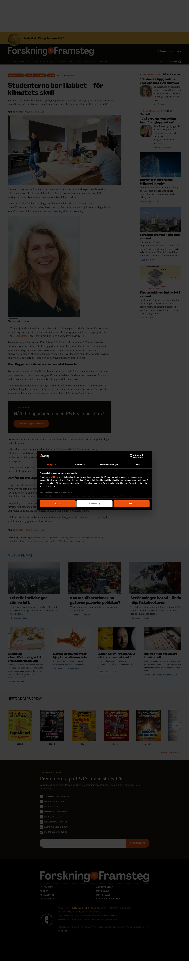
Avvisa (58, 504)
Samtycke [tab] (51, 464)
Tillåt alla (132, 504)
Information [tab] (80, 464)
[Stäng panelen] (149, 456)
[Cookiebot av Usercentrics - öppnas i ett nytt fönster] (131, 456)
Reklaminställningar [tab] (109, 464)
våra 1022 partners (55, 477)
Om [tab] (138, 464)
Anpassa (93, 504)
